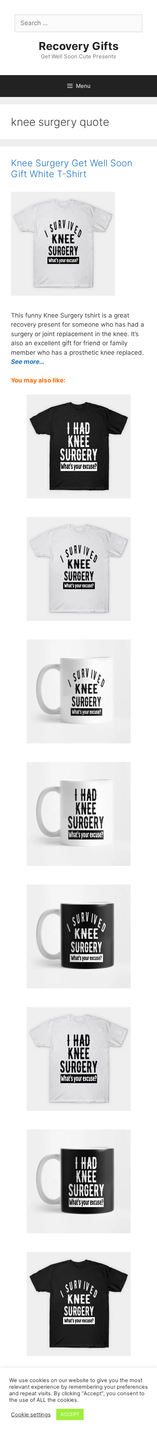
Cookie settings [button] (31, 1414)
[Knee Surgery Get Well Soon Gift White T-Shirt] (79, 616)
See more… (28, 361)
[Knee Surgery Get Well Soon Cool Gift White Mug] (79, 861)
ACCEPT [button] (70, 1414)
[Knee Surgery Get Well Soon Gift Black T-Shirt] (79, 1351)
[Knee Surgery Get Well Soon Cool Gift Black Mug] (79, 1228)
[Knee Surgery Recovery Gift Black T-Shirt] (79, 493)
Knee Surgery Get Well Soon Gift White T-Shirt (71, 168)
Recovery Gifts (79, 46)
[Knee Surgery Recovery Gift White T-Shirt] (79, 1106)
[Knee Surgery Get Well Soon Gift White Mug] (79, 738)
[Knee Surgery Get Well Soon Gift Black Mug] (79, 983)
